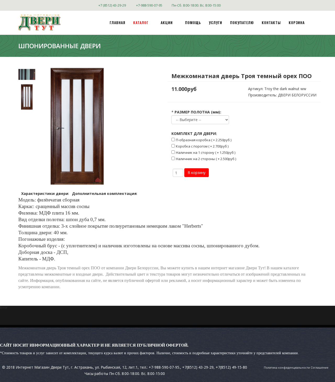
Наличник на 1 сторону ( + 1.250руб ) (205, 152)
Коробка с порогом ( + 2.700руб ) (202, 146)
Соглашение (319, 367)
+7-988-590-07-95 (149, 5)
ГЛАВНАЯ (117, 22)
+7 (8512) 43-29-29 (112, 5)
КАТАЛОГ (140, 22)
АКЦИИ (167, 22)
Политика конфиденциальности (287, 367)
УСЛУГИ (215, 22)
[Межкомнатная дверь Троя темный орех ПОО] (26, 74)
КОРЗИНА (297, 22)
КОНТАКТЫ (271, 22)
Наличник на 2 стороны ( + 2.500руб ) (206, 158)
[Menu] (314, 22)
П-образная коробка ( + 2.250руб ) (203, 140)
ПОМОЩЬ (193, 22)
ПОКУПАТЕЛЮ (242, 22)
